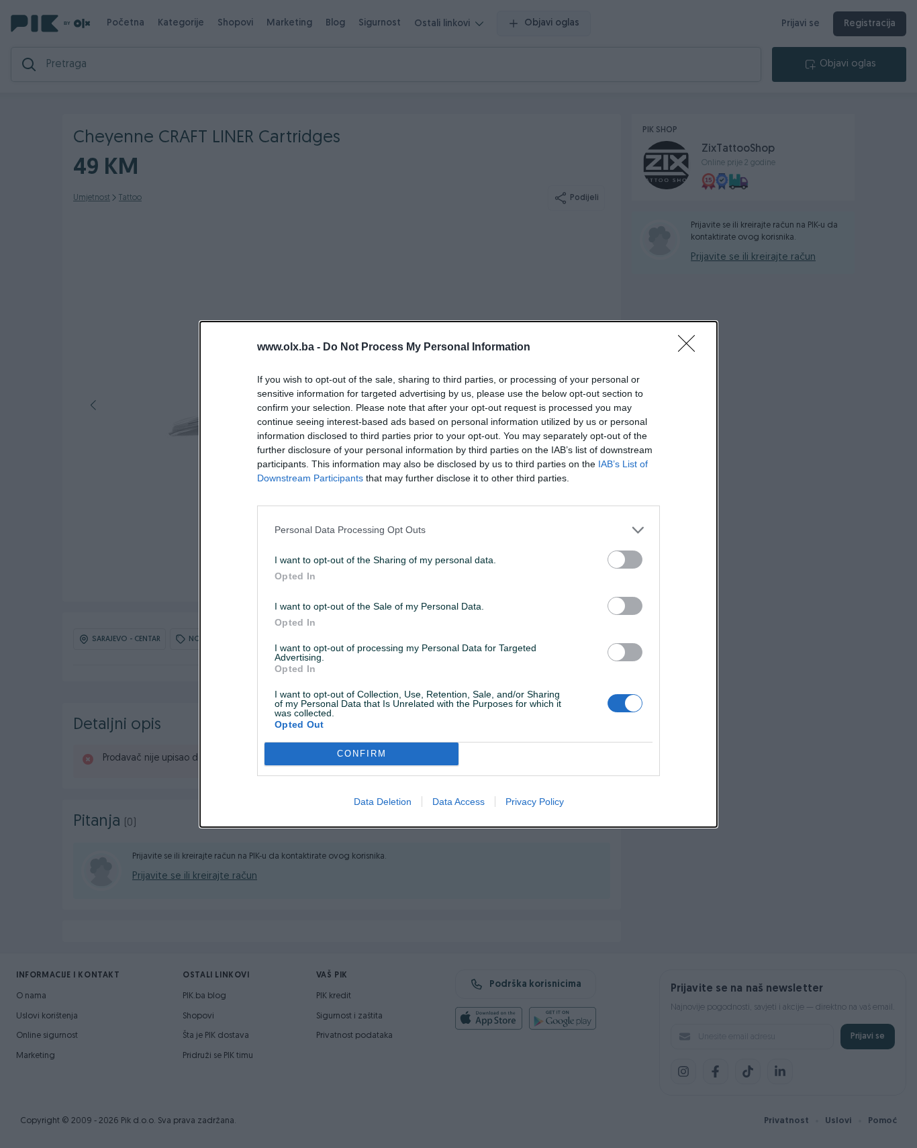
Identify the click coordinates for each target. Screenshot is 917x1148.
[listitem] (458, 530)
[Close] (691, 348)
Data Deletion (383, 801)
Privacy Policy (534, 801)
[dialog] (458, 574)
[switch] (625, 560)
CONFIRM (362, 754)
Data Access (458, 801)
